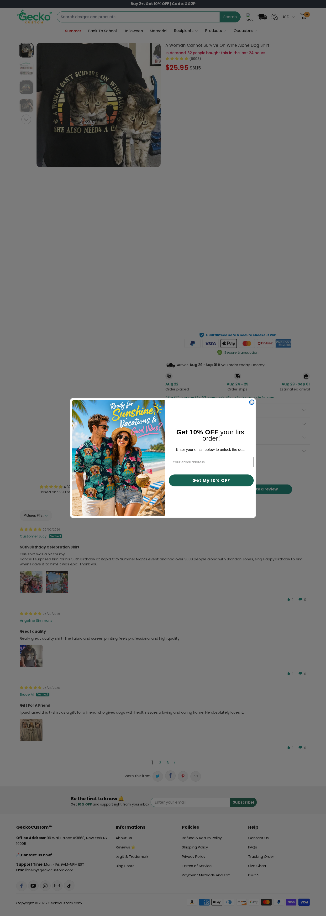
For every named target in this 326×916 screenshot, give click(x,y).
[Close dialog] (251, 402)
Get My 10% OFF (211, 480)
